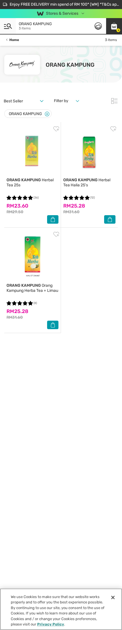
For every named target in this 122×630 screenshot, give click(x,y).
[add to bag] (52, 219)
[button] (114, 26)
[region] (61, 609)
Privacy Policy (50, 624)
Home (14, 40)
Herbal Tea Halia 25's (86, 182)
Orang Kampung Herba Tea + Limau (32, 288)
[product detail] (32, 151)
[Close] (47, 114)
